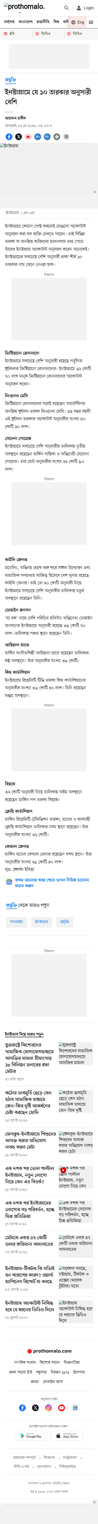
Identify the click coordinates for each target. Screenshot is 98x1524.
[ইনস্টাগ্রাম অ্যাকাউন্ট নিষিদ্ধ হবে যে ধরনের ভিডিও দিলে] (76, 1311)
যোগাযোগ (44, 1467)
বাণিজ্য (68, 22)
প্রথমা (35, 1382)
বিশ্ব (56, 22)
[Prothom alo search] (67, 8)
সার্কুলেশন (70, 1458)
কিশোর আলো (50, 1362)
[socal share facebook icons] (10, 139)
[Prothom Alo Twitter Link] (37, 1409)
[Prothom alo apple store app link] (67, 1436)
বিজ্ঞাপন (49, 1458)
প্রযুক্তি (10, 80)
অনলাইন (16, 922)
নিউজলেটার (67, 1467)
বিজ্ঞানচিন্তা (72, 1362)
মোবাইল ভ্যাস (53, 1382)
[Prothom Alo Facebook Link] (24, 1409)
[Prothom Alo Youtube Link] (64, 1409)
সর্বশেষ (9, 22)
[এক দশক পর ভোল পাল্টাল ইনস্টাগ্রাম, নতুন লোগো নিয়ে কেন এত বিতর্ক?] (76, 1179)
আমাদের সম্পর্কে (24, 1458)
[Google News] (75, 1408)
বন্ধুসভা (41, 1372)
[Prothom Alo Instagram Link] (51, 1409)
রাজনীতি (43, 22)
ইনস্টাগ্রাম (41, 922)
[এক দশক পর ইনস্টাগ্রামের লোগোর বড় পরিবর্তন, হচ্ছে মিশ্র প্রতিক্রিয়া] (76, 1213)
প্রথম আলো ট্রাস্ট (20, 1372)
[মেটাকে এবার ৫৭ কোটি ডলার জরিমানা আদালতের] (76, 1246)
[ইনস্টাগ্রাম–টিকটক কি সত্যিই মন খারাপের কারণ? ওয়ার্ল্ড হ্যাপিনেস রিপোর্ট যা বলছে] (76, 1279)
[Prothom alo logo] (49, 1352)
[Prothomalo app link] (30, 1436)
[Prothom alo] (25, 8)
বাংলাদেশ (26, 22)
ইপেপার (79, 1372)
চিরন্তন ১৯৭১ (60, 1372)
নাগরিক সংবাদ (25, 1362)
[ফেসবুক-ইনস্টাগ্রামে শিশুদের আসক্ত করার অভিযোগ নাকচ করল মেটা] (76, 1144)
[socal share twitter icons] (19, 139)
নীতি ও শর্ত (21, 1467)
